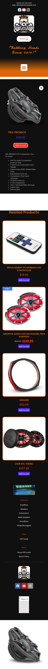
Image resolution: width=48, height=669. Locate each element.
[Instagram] (28, 10)
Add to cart (21, 145)
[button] (24, 67)
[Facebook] (19, 10)
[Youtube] (24, 10)
